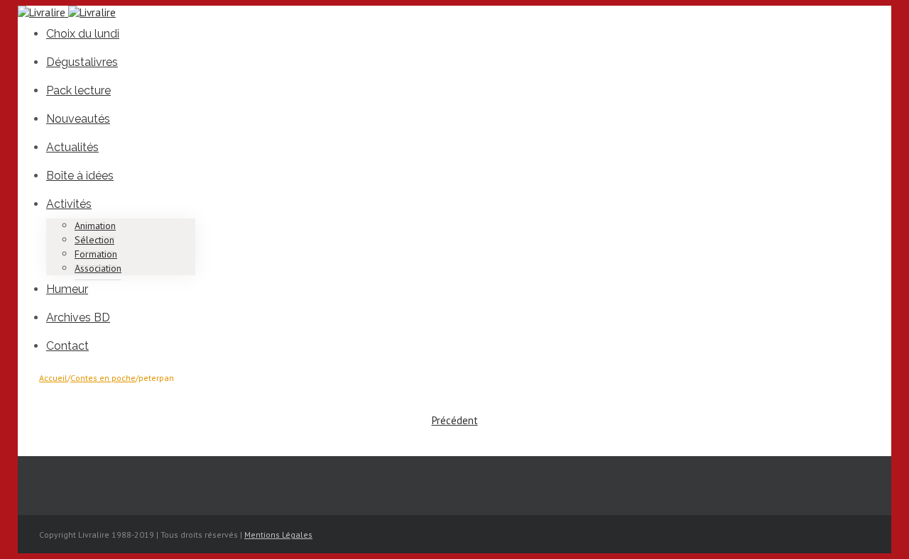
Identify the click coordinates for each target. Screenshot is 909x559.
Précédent (455, 420)
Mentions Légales (278, 534)
